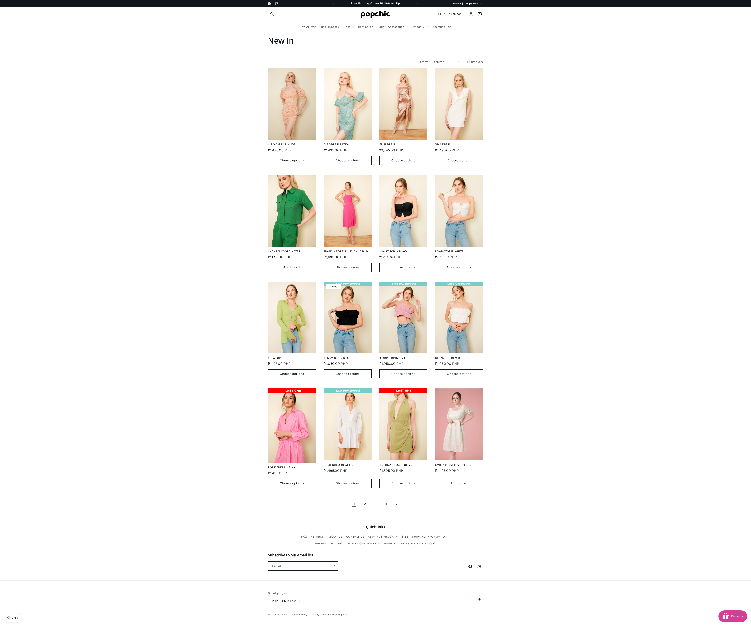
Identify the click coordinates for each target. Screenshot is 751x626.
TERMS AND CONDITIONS (417, 543)
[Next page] (396, 504)
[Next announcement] (417, 3)
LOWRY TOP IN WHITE (449, 251)
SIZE (405, 536)
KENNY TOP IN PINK (392, 358)
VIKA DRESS (443, 144)
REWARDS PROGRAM (383, 536)
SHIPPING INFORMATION (429, 536)
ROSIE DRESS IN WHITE (338, 465)
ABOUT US (335, 536)
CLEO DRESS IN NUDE (281, 144)
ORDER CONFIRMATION (363, 543)
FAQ (304, 536)
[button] (272, 14)
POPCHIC (282, 614)
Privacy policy (319, 614)
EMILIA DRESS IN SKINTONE (453, 465)
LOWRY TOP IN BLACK (393, 251)
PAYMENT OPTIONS (329, 543)
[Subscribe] (334, 566)
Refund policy (299, 614)
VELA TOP (274, 358)
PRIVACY (389, 543)
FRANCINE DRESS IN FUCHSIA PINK (346, 251)
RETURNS (317, 536)
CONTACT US (355, 536)
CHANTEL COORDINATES (284, 251)
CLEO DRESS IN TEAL (337, 144)
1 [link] (354, 504)
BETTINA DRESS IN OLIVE (395, 465)
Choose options (292, 160)
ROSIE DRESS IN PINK (281, 467)
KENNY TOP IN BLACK (338, 358)
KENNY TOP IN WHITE (449, 358)
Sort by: (423, 62)
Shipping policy (339, 614)
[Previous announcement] (334, 3)
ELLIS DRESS (387, 144)
